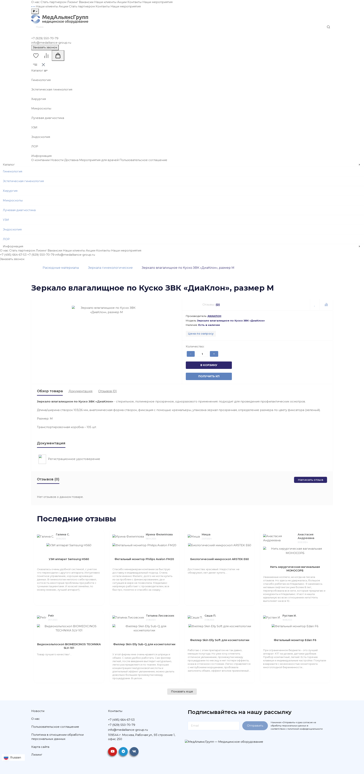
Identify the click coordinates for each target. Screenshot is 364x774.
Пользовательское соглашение (143, 160)
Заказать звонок (45, 47)
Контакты (134, 2)
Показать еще (182, 691)
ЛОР (34, 146)
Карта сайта (40, 747)
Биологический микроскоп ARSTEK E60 (219, 559)
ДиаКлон (214, 315)
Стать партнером (53, 2)
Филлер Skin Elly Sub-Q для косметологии (144, 644)
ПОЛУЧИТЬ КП (202, 376)
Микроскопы (41, 108)
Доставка (71, 160)
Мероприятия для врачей (99, 160)
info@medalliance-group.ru (51, 42)
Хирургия (38, 99)
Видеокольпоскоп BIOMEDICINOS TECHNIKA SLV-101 (69, 646)
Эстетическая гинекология (51, 89)
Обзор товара (50, 391)
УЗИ (34, 127)
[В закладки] (314, 304)
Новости (57, 160)
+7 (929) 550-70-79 (44, 38)
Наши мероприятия (157, 2)
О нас (35, 2)
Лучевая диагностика (47, 118)
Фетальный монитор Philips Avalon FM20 (144, 559)
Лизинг (72, 2)
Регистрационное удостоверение (74, 459)
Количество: (195, 346)
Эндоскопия (40, 137)
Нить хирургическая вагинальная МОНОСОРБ (295, 568)
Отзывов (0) (107, 391)
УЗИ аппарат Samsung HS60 (69, 559)
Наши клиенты (105, 2)
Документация (80, 391)
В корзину (202, 365)
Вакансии (86, 2)
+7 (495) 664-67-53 (44, 34)
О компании (40, 160)
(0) (218, 304)
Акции (122, 2)
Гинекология (41, 80)
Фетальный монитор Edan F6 (295, 640)
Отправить (255, 725)
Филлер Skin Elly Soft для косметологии (219, 640)
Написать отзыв (310, 480)
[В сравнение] (326, 304)
